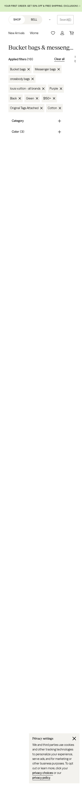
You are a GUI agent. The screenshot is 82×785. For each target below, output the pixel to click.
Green (30, 98)
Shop (17, 19)
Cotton (52, 108)
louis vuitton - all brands (25, 88)
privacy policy (41, 778)
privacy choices (42, 773)
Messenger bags (45, 69)
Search (64, 20)
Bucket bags (18, 69)
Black (13, 98)
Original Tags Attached (24, 108)
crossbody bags (20, 79)
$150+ (47, 98)
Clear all (59, 59)
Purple (54, 88)
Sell (34, 19)
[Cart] (71, 33)
